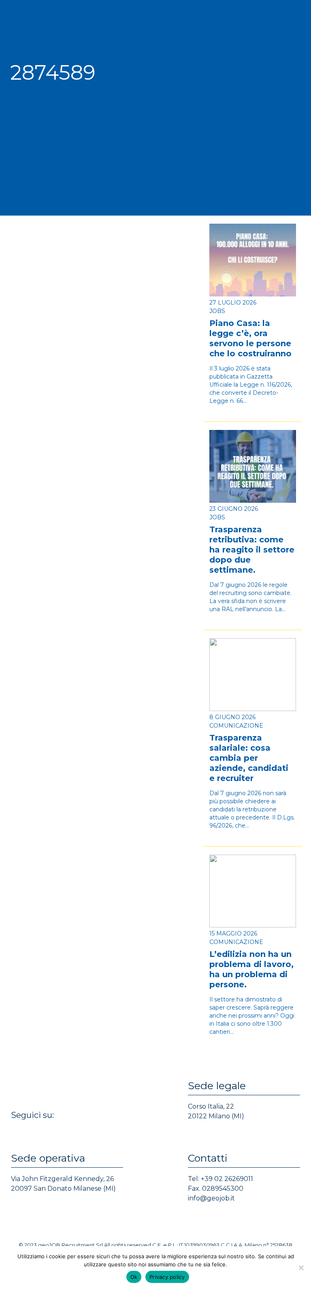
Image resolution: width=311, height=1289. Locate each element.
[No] (301, 1268)
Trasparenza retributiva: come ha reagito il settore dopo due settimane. (251, 550)
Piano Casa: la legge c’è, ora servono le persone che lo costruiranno (250, 338)
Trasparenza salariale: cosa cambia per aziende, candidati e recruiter (248, 758)
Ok (134, 1277)
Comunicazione (236, 725)
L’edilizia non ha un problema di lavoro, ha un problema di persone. (251, 969)
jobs (217, 311)
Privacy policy (167, 1277)
